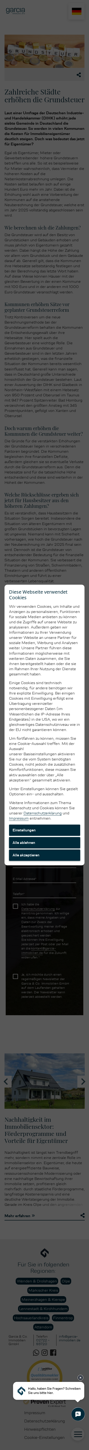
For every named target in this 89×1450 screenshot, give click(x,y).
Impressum (19, 818)
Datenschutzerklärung (42, 813)
